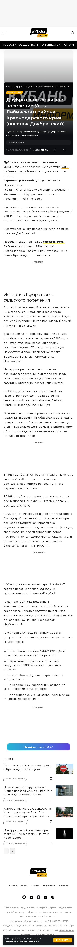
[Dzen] (38, 897)
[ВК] (31, 897)
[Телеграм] (52, 897)
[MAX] (24, 897)
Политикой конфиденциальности (22, 941)
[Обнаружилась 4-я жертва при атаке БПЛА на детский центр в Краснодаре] (64, 833)
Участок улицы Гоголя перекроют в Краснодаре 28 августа (28, 767)
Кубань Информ (14, 86)
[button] (62, 940)
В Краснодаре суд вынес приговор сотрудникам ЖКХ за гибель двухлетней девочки (32, 665)
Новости (9, 44)
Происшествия (50, 44)
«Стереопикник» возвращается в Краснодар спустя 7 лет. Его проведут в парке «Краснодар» (27, 812)
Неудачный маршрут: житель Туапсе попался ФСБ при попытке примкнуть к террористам (28, 790)
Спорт (69, 44)
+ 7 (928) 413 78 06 (46, 935)
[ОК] (45, 897)
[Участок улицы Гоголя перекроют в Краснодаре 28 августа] (64, 769)
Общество (26, 44)
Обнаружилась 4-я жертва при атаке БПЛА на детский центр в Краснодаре (26, 833)
